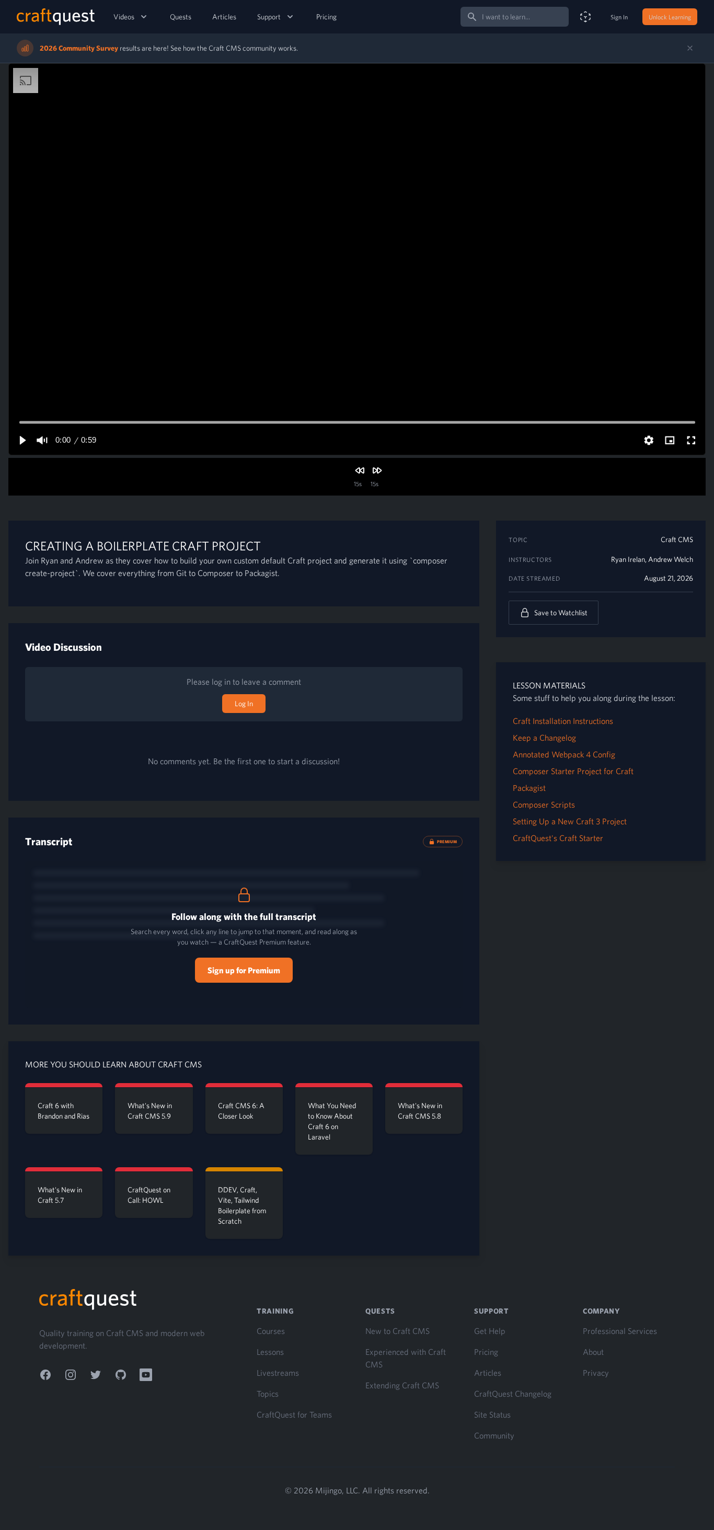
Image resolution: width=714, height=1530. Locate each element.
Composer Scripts (544, 804)
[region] (357, 259)
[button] (22, 440)
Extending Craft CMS (402, 1385)
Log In (244, 703)
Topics (268, 1393)
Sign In (619, 16)
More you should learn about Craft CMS (113, 1064)
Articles (224, 17)
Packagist (529, 787)
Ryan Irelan (628, 559)
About (593, 1351)
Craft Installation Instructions (563, 721)
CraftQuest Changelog (512, 1393)
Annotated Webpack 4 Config (564, 754)
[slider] (357, 422)
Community (494, 1435)
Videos (123, 17)
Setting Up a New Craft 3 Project (570, 821)
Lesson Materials (549, 685)
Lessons (270, 1351)
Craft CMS (677, 539)
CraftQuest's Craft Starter (558, 838)
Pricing (326, 17)
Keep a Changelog (544, 737)
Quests (180, 17)
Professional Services (620, 1331)
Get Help (489, 1331)
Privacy (596, 1372)
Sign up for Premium (244, 970)
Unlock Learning (670, 16)
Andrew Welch (670, 559)
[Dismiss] (690, 48)
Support (269, 17)
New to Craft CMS (397, 1331)
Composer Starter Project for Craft (573, 771)
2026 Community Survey (79, 48)
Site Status (492, 1414)
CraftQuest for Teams (294, 1414)
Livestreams (278, 1372)
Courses (271, 1331)
